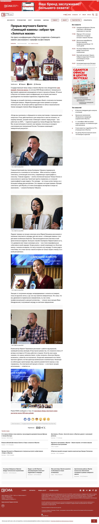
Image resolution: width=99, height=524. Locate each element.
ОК (94, 521)
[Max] (95, 490)
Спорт (30, 20)
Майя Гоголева (34, 43)
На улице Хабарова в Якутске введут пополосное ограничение (86, 50)
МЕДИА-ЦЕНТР (42, 490)
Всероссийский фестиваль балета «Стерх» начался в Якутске (20, 442)
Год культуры (76, 20)
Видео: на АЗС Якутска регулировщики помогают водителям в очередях (36, 470)
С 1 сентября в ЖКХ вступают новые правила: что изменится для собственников (86, 123)
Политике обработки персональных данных (62, 521)
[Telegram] (42, 428)
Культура (13, 43)
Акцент (65, 20)
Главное (3, 444)
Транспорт (5, 472)
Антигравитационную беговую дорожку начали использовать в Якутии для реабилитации (86, 65)
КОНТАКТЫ (32, 490)
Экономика (37, 20)
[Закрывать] (97, 518)
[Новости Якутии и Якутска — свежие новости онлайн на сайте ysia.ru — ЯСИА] (7, 14)
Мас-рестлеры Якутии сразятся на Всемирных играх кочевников (61, 470)
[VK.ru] (37, 428)
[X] (44, 428)
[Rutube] (92, 490)
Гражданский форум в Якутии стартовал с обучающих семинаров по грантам (86, 29)
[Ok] (83, 490)
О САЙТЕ (24, 490)
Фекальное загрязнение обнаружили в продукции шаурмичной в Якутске (83, 116)
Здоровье (46, 20)
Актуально (30, 474)
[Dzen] (29, 84)
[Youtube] (89, 490)
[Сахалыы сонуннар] (67, 14)
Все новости (11, 20)
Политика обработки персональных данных (51, 507)
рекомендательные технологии (59, 502)
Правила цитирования (64, 499)
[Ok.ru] (39, 428)
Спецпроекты (88, 20)
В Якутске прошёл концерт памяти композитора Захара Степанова (72, 451)
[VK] (80, 490)
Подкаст (55, 20)
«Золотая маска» (15, 423)
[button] (61, 370)
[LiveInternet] (51, 515)
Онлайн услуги (53, 490)
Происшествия (21, 20)
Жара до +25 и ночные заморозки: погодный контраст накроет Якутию (85, 35)
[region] (49, 520)
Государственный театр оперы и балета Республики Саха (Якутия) (38, 423)
